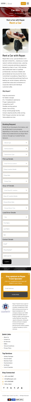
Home (11, 13)
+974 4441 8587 (9, 376)
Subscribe (15, 294)
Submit (7, 262)
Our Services (7, 341)
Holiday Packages (8, 356)
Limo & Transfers (8, 367)
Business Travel (8, 360)
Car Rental (6, 365)
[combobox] (15, 142)
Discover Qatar (8, 358)
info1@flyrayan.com (10, 379)
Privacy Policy (7, 348)
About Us (6, 337)
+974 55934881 (8, 381)
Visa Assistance (8, 363)
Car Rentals (18, 13)
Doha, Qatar (8, 384)
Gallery (5, 343)
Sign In (23, 3)
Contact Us (7, 339)
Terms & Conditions (9, 346)
